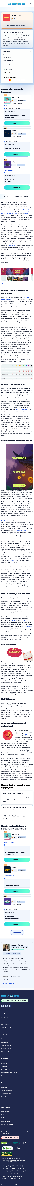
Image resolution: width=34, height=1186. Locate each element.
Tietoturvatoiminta (6, 1090)
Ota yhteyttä (4, 1018)
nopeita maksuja (6, 261)
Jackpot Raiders (12, 560)
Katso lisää (17, 932)
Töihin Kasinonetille (7, 1027)
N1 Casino (9, 210)
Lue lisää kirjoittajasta (8, 983)
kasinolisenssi (12, 246)
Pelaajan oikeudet (6, 1069)
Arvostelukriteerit (6, 1048)
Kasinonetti (3, 9)
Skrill (13, 620)
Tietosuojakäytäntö (6, 1094)
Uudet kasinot (5, 1118)
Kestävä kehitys (5, 1063)
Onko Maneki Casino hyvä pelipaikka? (20, 196)
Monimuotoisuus (6, 1024)
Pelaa (15, 123)
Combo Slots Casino (12, 213)
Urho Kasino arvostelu (9, 105)
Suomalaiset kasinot (7, 1124)
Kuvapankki (4, 1042)
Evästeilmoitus (5, 1097)
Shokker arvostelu (8, 139)
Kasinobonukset (5, 1121)
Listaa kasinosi (5, 1051)
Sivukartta (4, 1100)
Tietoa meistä (5, 1021)
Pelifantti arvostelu (8, 170)
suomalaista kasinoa (22, 409)
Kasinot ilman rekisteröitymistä (10, 1115)
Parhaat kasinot (5, 1112)
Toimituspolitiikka (6, 1045)
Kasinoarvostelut (11, 9)
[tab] (2, 283)
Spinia (26, 213)
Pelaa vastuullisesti (6, 1076)
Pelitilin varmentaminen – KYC (10, 1073)
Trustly (23, 620)
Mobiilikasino (5, 196)
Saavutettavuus (5, 1066)
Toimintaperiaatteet (7, 1039)
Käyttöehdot (4, 1087)
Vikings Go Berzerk (21, 530)
